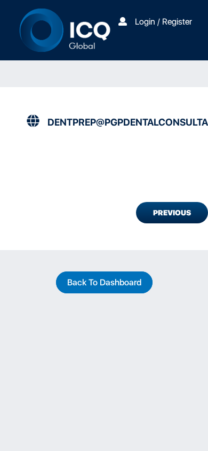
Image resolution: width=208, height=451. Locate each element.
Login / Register (163, 22)
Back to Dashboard (104, 282)
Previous (172, 212)
